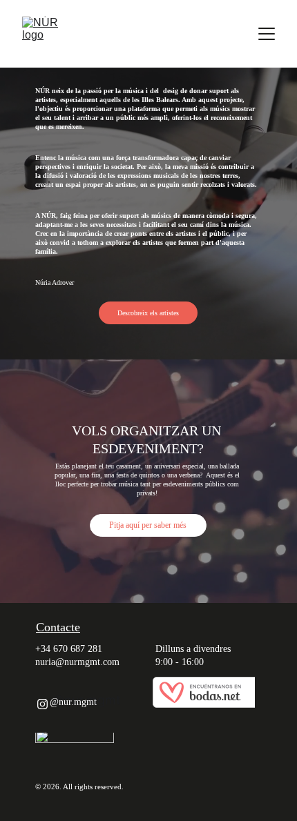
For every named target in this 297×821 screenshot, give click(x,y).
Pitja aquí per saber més (147, 525)
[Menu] (266, 34)
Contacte (58, 627)
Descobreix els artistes (148, 313)
